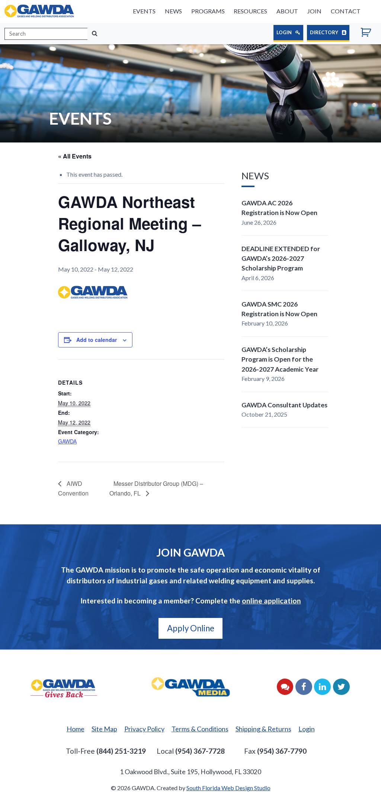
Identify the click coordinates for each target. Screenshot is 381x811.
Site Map (104, 729)
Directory (324, 32)
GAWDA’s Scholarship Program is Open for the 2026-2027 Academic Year (279, 359)
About (287, 11)
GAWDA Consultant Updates (284, 405)
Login (284, 32)
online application (271, 600)
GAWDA (67, 441)
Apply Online (190, 628)
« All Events (75, 156)
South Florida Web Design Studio (228, 787)
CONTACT (346, 11)
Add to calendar (96, 339)
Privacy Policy (144, 729)
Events (144, 11)
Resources (250, 11)
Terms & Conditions (200, 729)
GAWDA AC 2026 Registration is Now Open (279, 208)
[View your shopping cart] (369, 33)
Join (314, 11)
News (173, 11)
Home (75, 729)
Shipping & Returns (263, 729)
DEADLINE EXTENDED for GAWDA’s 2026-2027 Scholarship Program (280, 258)
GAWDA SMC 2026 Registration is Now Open (279, 309)
